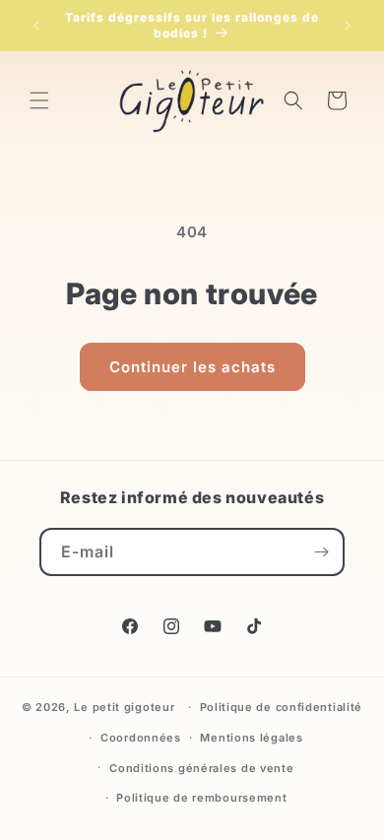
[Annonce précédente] (36, 25)
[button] (39, 100)
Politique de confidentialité (281, 707)
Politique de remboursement (201, 798)
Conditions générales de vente (201, 768)
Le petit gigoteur (124, 707)
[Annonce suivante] (347, 25)
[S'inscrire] (321, 552)
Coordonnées (140, 737)
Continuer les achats (192, 366)
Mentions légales (251, 737)
